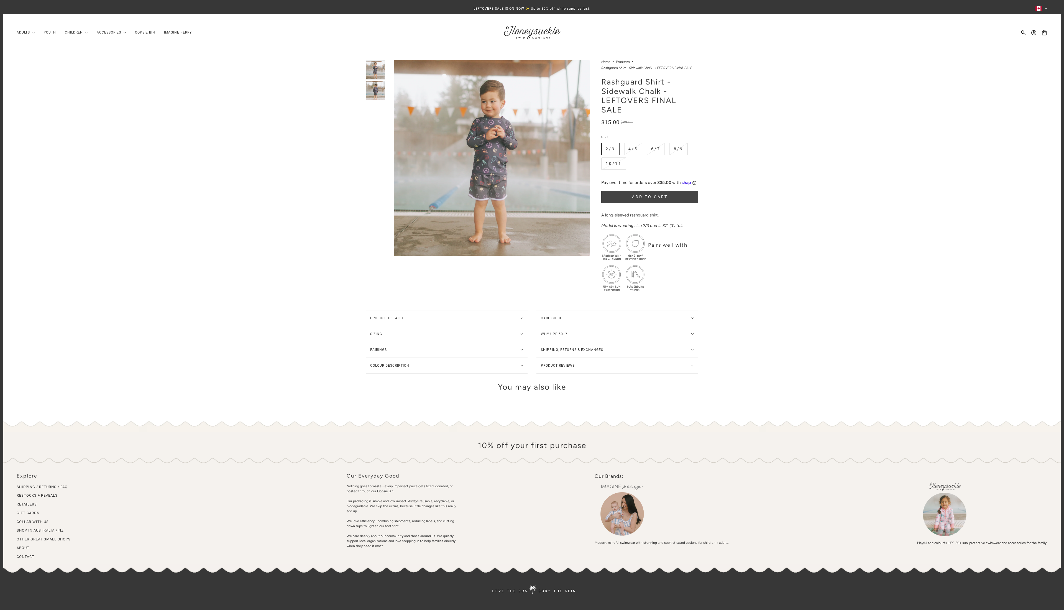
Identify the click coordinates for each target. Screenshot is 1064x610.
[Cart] (1044, 33)
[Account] (1034, 33)
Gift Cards (28, 513)
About (23, 548)
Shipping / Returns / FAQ (42, 487)
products (623, 62)
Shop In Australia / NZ (40, 530)
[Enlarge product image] (492, 158)
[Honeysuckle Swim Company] (532, 32)
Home (605, 62)
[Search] (1023, 33)
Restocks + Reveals (37, 495)
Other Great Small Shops (44, 539)
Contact (25, 557)
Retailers (27, 504)
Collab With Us (33, 522)
